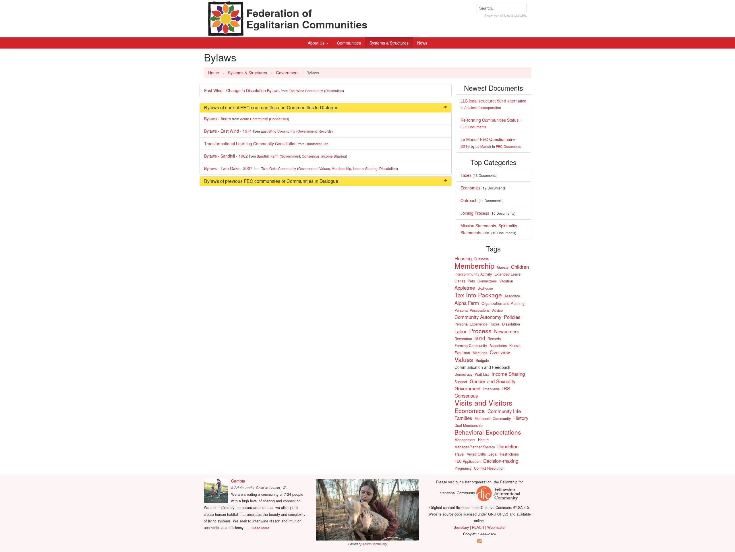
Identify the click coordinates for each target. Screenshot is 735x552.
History (520, 418)
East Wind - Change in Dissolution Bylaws (242, 90)
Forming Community (470, 345)
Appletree (464, 287)
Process (480, 330)
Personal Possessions (472, 310)
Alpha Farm (466, 302)
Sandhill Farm (267, 156)
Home (213, 72)
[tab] (325, 108)
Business (481, 259)
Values (324, 168)
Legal (492, 454)
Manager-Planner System (474, 447)
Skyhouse (485, 288)
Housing (463, 258)
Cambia (238, 481)
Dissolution (334, 90)
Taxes (466, 175)
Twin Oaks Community (278, 168)
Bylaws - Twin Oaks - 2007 (228, 168)
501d (480, 338)
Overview (500, 352)
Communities (349, 43)
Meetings (480, 352)
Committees (487, 281)
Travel (459, 454)
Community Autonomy (477, 316)
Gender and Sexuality (492, 381)
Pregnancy (462, 468)
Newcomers (506, 331)
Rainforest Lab (316, 143)
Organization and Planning (503, 303)
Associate (512, 296)
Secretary (461, 527)
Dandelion (508, 446)
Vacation (506, 281)
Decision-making (500, 460)
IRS (506, 388)
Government (287, 72)
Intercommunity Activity (473, 274)
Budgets (482, 360)
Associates (498, 345)
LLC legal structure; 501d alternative (493, 101)
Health (483, 439)
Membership (341, 168)
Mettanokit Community (493, 418)
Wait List (482, 374)
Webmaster (496, 527)
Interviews (491, 389)
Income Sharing (333, 156)
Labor (460, 331)
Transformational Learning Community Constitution (250, 143)
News (422, 43)
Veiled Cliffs (476, 454)
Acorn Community (254, 118)
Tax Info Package (478, 294)
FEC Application (467, 461)
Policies (512, 316)
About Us (317, 43)
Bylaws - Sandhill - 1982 (226, 156)
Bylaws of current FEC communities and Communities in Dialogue (271, 107)
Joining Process (475, 213)
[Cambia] (216, 491)
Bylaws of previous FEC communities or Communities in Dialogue (271, 181)
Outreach (469, 200)
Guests (502, 267)
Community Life (504, 411)
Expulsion (462, 352)
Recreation (463, 338)
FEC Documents (473, 126)
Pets (471, 281)
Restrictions (509, 454)
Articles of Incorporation (482, 107)
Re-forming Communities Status (490, 120)
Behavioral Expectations (487, 432)
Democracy (463, 374)
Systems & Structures (389, 43)
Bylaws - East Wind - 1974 (228, 131)
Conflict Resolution (489, 468)
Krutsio (515, 345)
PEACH (478, 527)
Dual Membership (468, 425)
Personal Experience (471, 324)
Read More (260, 527)
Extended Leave (507, 274)
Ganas (459, 281)
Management (464, 439)
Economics (470, 188)
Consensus (279, 118)
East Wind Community (306, 90)
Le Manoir (483, 146)
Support (460, 381)
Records (325, 131)
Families (463, 418)
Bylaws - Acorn (217, 118)
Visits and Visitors (483, 402)
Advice (497, 310)
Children (520, 266)
